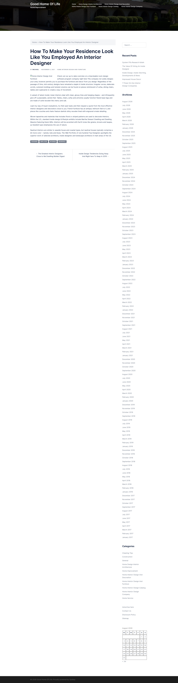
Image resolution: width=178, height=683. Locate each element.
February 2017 (127, 533)
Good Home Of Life (45, 4)
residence (62, 141)
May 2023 (126, 249)
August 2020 (127, 374)
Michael (36, 69)
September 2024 (128, 189)
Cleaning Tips (127, 553)
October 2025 (127, 139)
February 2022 (128, 306)
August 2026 (127, 101)
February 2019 (127, 443)
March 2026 (127, 120)
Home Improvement (130, 571)
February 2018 (127, 488)
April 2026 (126, 117)
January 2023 (127, 264)
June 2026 (126, 109)
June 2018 (126, 473)
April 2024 (126, 208)
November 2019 (128, 408)
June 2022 (126, 291)
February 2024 (128, 215)
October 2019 (127, 412)
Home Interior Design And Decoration (117, 4)
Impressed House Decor (131, 79)
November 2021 (128, 317)
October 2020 (127, 367)
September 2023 (128, 234)
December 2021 (128, 314)
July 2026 (126, 105)
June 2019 (126, 427)
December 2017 (128, 496)
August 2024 (127, 192)
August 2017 (127, 511)
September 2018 (128, 461)
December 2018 (128, 450)
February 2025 (128, 170)
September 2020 (128, 371)
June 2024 (126, 200)
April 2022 (126, 299)
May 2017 (126, 522)
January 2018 (127, 492)
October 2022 (127, 276)
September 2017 (128, 507)
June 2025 (126, 155)
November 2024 (128, 181)
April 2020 (126, 390)
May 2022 (126, 295)
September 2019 (128, 416)
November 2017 (128, 499)
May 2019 (126, 431)
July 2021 (126, 333)
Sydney (72, 679)
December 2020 (128, 359)
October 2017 (127, 503)
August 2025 (127, 147)
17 (124, 649)
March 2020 (127, 393)
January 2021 (127, 355)
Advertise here (128, 607)
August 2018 (127, 465)
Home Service (127, 598)
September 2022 (128, 280)
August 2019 (127, 420)
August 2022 (127, 283)
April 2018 (126, 480)
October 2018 (127, 458)
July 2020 (126, 378)
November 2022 (128, 272)
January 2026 (127, 128)
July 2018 (126, 469)
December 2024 (128, 177)
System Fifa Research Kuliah (133, 62)
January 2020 (127, 401)
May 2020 (126, 386)
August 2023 (127, 238)
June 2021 (126, 336)
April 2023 (126, 253)
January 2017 (127, 537)
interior (53, 141)
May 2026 (126, 113)
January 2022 (127, 310)
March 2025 (127, 166)
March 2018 (126, 484)
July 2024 (126, 196)
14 (138, 645)
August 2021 (127, 329)
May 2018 (126, 477)
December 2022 (128, 268)
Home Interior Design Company (131, 6)
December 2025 (128, 132)
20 (135, 649)
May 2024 (126, 204)
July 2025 (126, 151)
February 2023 (128, 261)
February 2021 (127, 352)
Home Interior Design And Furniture (84, 6)
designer (34, 141)
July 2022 (126, 287)
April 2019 (126, 435)
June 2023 (126, 245)
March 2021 (126, 348)
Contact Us (126, 611)
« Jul (124, 661)
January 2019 (127, 446)
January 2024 (127, 219)
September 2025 (128, 143)
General (125, 560)
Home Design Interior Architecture (90, 4)
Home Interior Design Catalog (108, 6)
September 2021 (128, 325)
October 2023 (127, 230)
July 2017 (126, 514)
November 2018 (128, 454)
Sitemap (125, 618)
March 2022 (127, 302)
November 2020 (128, 363)
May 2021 (126, 340)
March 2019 (126, 439)
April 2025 (126, 162)
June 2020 (126, 382)
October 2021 (127, 321)
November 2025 (128, 136)
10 (124, 645)
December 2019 (128, 405)
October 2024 (127, 185)
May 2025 (126, 158)
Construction (127, 557)
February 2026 (128, 124)
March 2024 (127, 211)
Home (74, 4)
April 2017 (126, 526)
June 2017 (126, 518)
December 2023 (128, 223)
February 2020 (128, 397)
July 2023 (126, 242)
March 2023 (127, 257)
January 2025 (127, 174)
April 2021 (126, 344)
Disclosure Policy (129, 615)
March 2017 (126, 530)
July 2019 (126, 424)
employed (43, 141)
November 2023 (128, 227)
